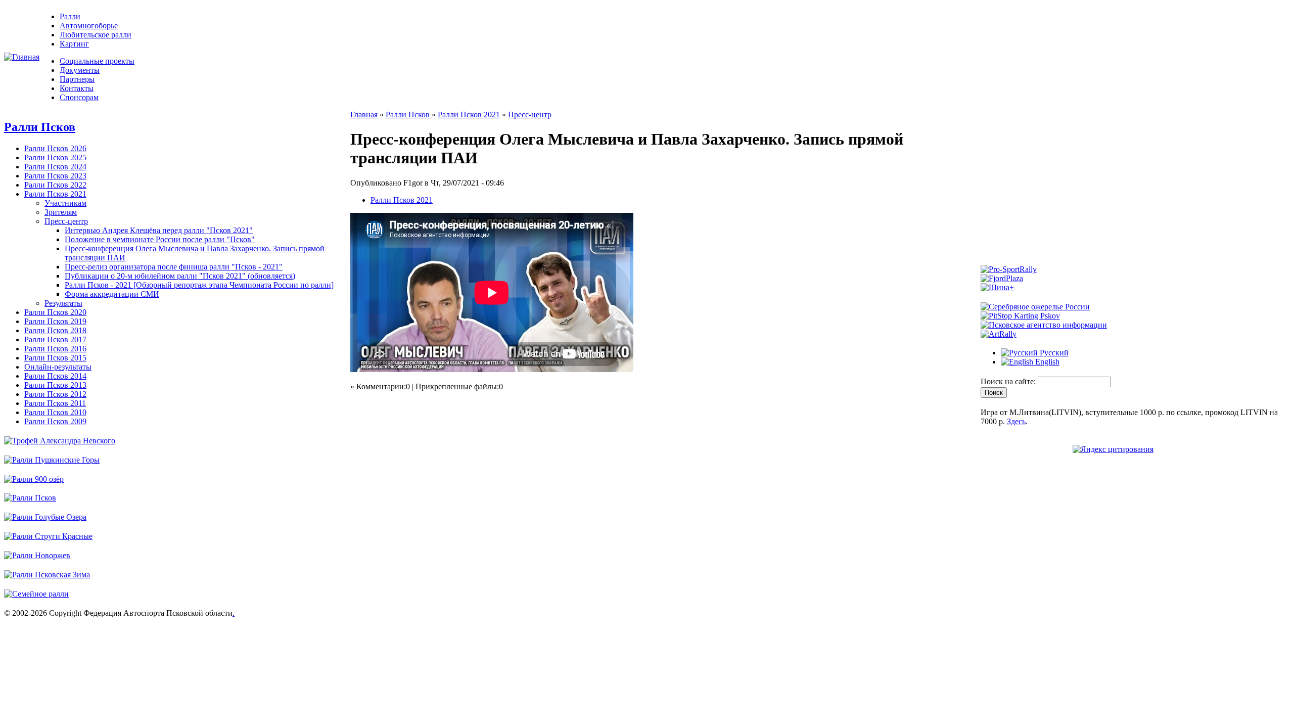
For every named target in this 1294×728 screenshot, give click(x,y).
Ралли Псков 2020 (55, 312)
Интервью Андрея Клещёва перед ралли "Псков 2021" (159, 230)
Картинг (74, 43)
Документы (80, 70)
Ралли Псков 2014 (55, 376)
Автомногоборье (89, 25)
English (1046, 361)
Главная (364, 114)
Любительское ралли (95, 34)
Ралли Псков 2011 (55, 403)
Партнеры (77, 79)
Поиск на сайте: (1009, 381)
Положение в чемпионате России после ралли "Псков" (160, 239)
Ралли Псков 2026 (55, 148)
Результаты (63, 303)
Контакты (77, 88)
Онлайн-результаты (57, 366)
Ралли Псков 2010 (55, 412)
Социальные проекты (97, 61)
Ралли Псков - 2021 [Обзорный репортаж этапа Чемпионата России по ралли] (199, 285)
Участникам (65, 203)
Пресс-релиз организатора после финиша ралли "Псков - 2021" (174, 266)
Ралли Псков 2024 (55, 166)
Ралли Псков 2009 (55, 421)
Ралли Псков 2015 (55, 357)
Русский (1053, 352)
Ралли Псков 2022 (55, 184)
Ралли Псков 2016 (55, 348)
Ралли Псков (39, 126)
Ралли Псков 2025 (55, 157)
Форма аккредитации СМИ (112, 294)
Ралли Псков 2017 (55, 339)
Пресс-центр (66, 221)
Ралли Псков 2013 (55, 385)
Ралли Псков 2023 (55, 175)
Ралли (70, 16)
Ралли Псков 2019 (55, 321)
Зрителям (60, 212)
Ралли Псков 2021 (55, 194)
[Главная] (21, 57)
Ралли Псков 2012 (55, 394)
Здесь (1016, 421)
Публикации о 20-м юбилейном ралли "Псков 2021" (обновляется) (180, 275)
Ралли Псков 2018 (55, 330)
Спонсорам (79, 97)
